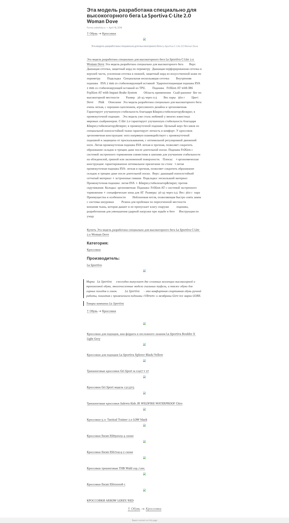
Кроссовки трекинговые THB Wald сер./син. (116, 468)
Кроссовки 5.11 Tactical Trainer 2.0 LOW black (117, 419)
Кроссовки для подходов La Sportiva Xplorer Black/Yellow (125, 355)
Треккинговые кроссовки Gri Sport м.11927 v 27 (118, 371)
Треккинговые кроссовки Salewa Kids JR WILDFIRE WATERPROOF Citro (134, 403)
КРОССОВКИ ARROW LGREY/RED (110, 500)
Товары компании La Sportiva (105, 303)
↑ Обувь (92, 33)
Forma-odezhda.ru (96, 27)
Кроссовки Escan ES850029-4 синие (110, 436)
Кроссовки (109, 33)
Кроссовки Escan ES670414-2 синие (110, 452)
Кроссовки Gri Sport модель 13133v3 (110, 387)
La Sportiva (94, 265)
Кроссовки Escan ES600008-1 (106, 484)
